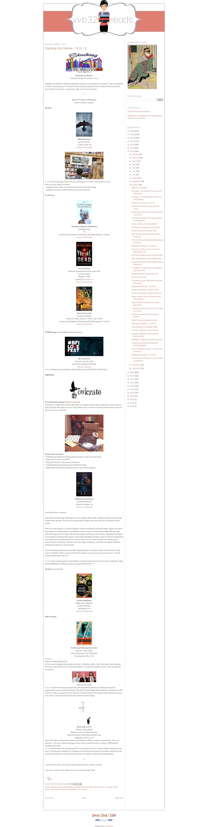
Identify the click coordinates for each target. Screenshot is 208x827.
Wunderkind (88, 279)
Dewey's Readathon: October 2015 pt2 (146, 293)
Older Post (119, 798)
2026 (132, 406)
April (134, 164)
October (135, 185)
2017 (132, 376)
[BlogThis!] (76, 784)
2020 (132, 386)
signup (87, 367)
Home (84, 798)
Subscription (72, 789)
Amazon (79, 147)
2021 (132, 389)
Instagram (146, 111)
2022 (132, 393)
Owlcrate (109, 787)
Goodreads (88, 147)
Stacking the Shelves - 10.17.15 (144, 286)
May (134, 168)
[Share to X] (78, 784)
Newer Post (49, 798)
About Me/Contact (134, 111)
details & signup (72, 402)
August (135, 178)
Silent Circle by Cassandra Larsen (145, 320)
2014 (132, 148)
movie (91, 787)
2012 (132, 141)
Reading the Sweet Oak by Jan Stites (146, 227)
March (134, 161)
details (94, 78)
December (136, 368)
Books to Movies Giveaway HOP (144, 231)
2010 (132, 134)
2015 (132, 151)
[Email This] (73, 784)
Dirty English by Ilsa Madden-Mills (144, 327)
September (136, 181)
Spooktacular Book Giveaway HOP (145, 274)
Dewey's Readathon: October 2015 (145, 290)
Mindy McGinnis (81, 787)
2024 (132, 399)
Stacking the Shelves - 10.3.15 (143, 203)
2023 (132, 396)
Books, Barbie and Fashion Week (144, 224)
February (136, 158)
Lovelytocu (109, 826)
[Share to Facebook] (80, 784)
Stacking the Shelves (59, 789)
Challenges (131, 116)
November (136, 365)
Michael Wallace (68, 787)
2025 (132, 403)
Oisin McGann (99, 787)
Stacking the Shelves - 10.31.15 (144, 355)
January (135, 154)
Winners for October (139, 188)
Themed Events (139, 118)
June (134, 171)
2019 (132, 383)
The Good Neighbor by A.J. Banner (145, 330)
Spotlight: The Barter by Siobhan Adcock (147, 339)
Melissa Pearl (56, 787)
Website (49, 659)
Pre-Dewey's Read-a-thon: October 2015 (147, 255)
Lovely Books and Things (147, 116)
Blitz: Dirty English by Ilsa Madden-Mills (146, 258)
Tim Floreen (82, 789)
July (134, 175)
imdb (92, 656)
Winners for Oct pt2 (139, 277)
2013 (132, 145)
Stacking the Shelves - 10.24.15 (144, 323)
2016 (132, 372)
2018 (132, 379)
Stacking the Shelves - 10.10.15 (144, 246)
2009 (132, 131)
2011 (132, 138)
